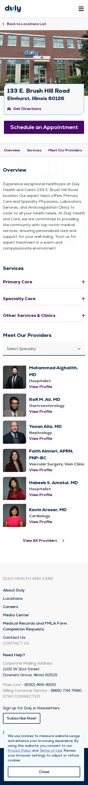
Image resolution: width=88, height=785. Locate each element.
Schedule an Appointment (44, 127)
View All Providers (40, 540)
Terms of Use (50, 750)
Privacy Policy (19, 750)
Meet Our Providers (65, 150)
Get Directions (27, 108)
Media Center (16, 615)
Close (44, 771)
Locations (12, 598)
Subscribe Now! (21, 718)
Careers (10, 606)
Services (34, 150)
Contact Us (14, 637)
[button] (44, 349)
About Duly (14, 590)
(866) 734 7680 (66, 690)
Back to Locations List (26, 24)
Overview (12, 150)
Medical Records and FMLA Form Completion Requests (35, 626)
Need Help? (14, 654)
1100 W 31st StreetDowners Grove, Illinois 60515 (30, 671)
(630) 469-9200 (40, 684)
